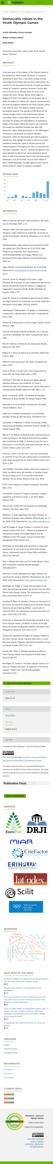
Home (5, 12)
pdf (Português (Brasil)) (18, 683)
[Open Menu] (2, 2)
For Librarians (9, 1078)
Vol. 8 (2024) (25, 12)
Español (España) (10, 1049)
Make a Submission (15, 796)
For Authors (8, 1074)
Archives (14, 12)
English (6, 1045)
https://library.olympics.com (39, 521)
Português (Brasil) (11, 1053)
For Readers (8, 1070)
